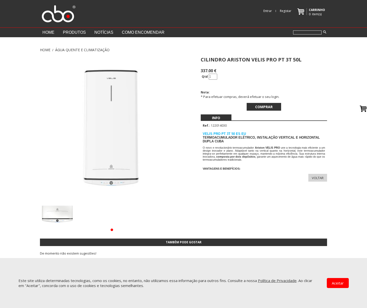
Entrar (267, 11)
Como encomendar (143, 32)
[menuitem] (216, 117)
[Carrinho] (363, 108)
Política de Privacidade (277, 280)
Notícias (103, 32)
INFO (216, 117)
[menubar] (216, 117)
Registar (285, 11)
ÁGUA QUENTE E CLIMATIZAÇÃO (82, 49)
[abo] (58, 12)
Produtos (74, 32)
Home (48, 32)
